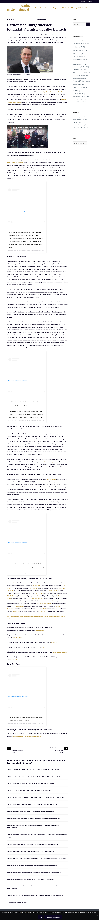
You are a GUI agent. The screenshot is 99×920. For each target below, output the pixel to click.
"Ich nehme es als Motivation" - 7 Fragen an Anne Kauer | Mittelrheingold (34, 811)
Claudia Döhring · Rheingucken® (26, 250)
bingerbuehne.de (17, 637)
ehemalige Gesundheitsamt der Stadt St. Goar (52, 92)
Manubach (75, 75)
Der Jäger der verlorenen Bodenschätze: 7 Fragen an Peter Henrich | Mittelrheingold (37, 776)
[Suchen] (88, 24)
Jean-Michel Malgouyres (44, 603)
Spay (83, 87)
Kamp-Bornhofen (78, 64)
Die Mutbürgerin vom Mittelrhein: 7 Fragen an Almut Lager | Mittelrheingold (35, 865)
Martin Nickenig (12, 596)
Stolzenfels (76, 96)
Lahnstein (78, 69)
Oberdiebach (76, 78)
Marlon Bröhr (34, 588)
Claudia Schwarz (12, 583)
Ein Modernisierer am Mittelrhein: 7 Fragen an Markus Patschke (32, 790)
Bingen (80, 46)
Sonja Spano (57, 583)
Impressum (90, 1)
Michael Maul (39, 593)
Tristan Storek (11, 601)
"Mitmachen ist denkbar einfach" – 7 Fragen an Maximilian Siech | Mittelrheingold (37, 872)
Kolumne (48, 8)
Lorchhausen (79, 72)
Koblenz (85, 67)
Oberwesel (78, 81)
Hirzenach (80, 61)
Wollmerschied (85, 101)
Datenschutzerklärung (53, 917)
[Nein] (97, 915)
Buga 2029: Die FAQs (81, 8)
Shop (54, 8)
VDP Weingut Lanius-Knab (25, 723)
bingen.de (54, 642)
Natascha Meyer (19, 606)
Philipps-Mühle (51, 479)
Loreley (86, 73)
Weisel (87, 99)
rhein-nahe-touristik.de (60, 652)
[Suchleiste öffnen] (90, 8)
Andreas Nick (49, 601)
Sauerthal (79, 87)
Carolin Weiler (42, 609)
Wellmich (75, 101)
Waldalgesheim (82, 99)
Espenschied (84, 59)
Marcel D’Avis (37, 585)
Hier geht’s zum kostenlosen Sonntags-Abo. (27, 736)
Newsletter (39, 8)
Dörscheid (81, 56)
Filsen (76, 61)
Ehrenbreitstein (77, 59)
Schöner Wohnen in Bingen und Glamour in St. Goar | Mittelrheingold (33, 851)
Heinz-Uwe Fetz (52, 590)
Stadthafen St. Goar (40, 502)
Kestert (78, 67)
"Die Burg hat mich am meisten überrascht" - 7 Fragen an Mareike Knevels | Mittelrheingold (39, 858)
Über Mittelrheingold (65, 8)
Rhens (75, 84)
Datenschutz (83, 1)
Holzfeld (85, 61)
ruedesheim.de (39, 630)
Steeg (87, 93)
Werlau (80, 101)
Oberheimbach (83, 78)
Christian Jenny (48, 462)
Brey (77, 56)
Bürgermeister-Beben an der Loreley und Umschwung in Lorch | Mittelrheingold (36, 818)
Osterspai (87, 81)
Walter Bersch (37, 596)
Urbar (77, 99)
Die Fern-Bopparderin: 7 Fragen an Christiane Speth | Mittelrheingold (33, 879)
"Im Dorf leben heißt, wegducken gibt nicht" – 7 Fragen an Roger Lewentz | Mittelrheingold (39, 895)
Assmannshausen (78, 40)
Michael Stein (42, 611)
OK (41, 917)
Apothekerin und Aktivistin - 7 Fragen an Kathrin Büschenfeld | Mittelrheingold (36, 769)
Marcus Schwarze (36, 598)
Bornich (79, 54)
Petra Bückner (16, 611)
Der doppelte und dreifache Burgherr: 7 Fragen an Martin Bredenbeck (33, 783)
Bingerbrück (77, 50)
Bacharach (78, 43)
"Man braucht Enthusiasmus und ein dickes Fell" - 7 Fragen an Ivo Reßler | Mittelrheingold (39, 797)
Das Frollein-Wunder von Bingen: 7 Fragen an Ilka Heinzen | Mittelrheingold (35, 844)
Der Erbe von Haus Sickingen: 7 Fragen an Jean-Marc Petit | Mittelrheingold (35, 804)
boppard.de (13, 659)
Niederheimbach (83, 75)
